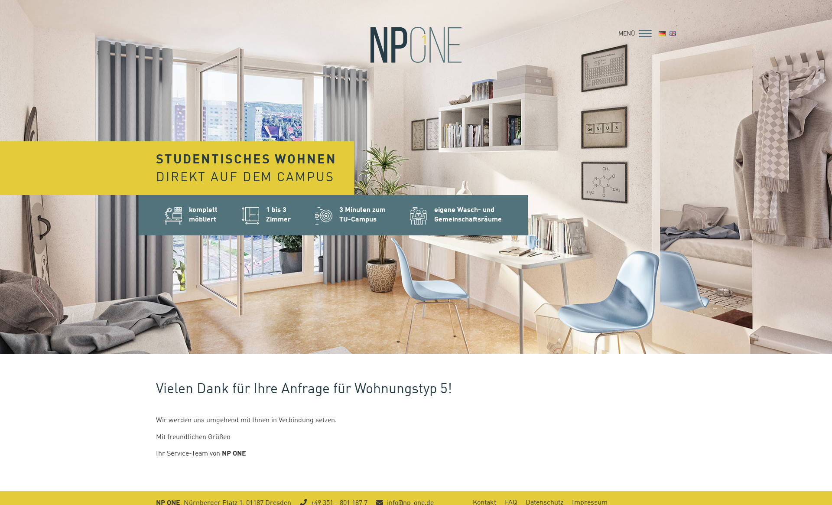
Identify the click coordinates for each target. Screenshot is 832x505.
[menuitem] (662, 34)
